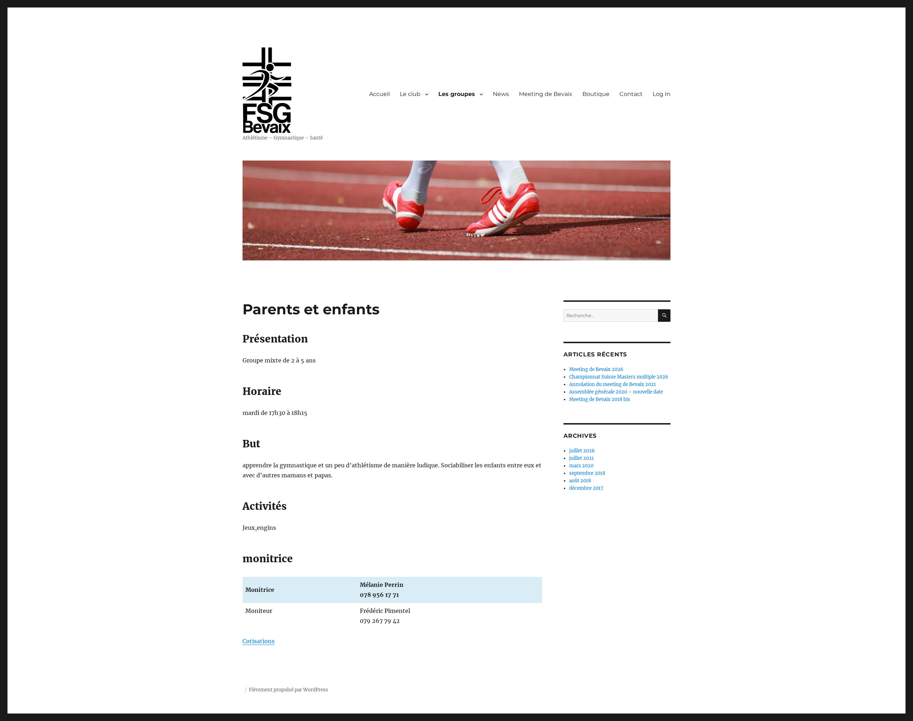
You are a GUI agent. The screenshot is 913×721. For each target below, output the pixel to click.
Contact (631, 94)
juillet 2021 (581, 458)
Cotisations (259, 641)
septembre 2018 (587, 473)
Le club (410, 94)
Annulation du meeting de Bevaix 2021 (612, 384)
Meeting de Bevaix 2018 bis (599, 399)
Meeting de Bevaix (545, 94)
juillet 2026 (582, 451)
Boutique (595, 94)
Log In (661, 94)
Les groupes (456, 94)
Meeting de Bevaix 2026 (596, 369)
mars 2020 (581, 466)
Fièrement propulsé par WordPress (288, 690)
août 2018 (580, 481)
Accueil (379, 94)
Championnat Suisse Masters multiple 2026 (618, 377)
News (501, 94)
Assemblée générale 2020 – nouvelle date (616, 392)
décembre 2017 (586, 488)
